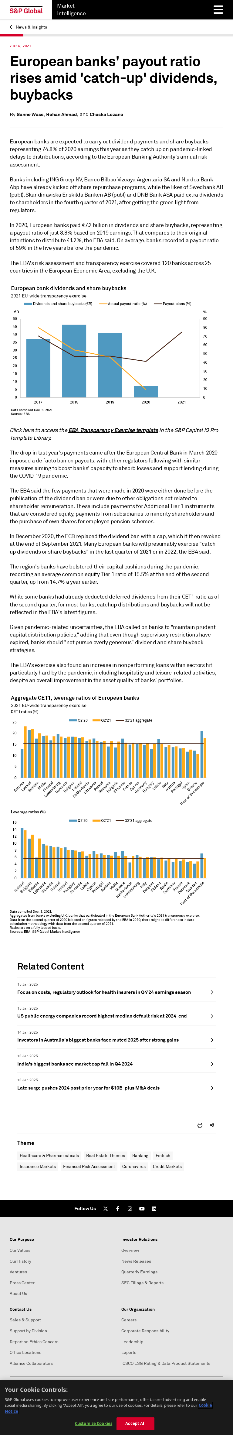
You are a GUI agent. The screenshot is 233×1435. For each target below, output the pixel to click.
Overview (130, 1250)
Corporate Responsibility (145, 1331)
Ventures (18, 1272)
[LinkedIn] (154, 1209)
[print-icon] (200, 1125)
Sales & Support (25, 1320)
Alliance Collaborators (31, 1363)
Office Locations (25, 1352)
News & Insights (31, 27)
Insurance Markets (38, 1166)
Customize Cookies (93, 1423)
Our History (20, 1261)
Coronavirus (134, 1166)
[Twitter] (105, 1209)
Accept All (135, 1423)
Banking (140, 1155)
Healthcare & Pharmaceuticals (49, 1155)
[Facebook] (118, 1209)
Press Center (22, 1283)
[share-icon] (212, 1125)
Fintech (163, 1155)
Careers (129, 1320)
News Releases (136, 1261)
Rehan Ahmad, (62, 114)
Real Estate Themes (105, 1155)
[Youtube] (142, 1209)
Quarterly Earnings (139, 1272)
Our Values (20, 1250)
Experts (128, 1352)
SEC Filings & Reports (142, 1283)
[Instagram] (130, 1209)
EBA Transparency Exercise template (113, 430)
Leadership (132, 1341)
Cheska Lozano (106, 114)
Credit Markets (167, 1166)
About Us (18, 1293)
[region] (116, 1407)
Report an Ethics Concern (34, 1341)
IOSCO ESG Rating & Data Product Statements (165, 1363)
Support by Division (28, 1331)
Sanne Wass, (31, 114)
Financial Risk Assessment (89, 1166)
